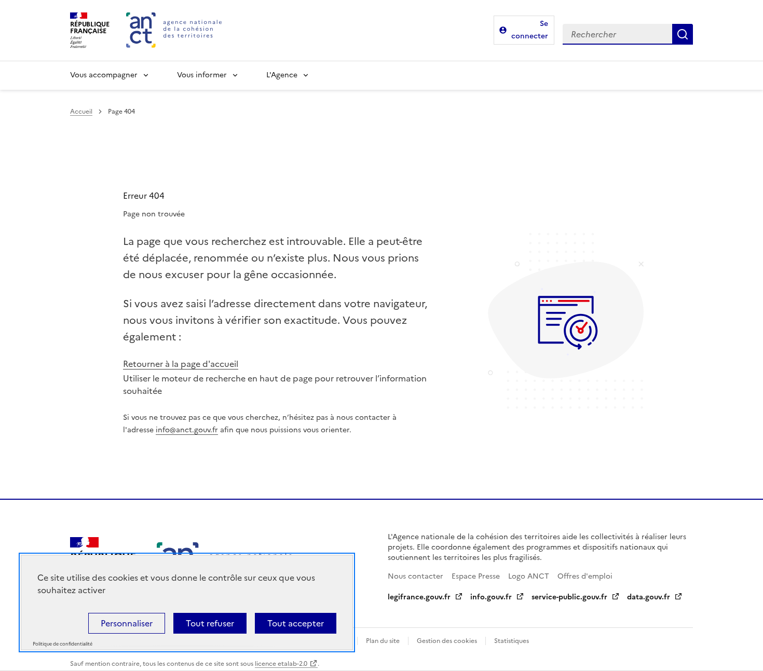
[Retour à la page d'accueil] (174, 30)
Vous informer (202, 75)
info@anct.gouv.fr (187, 429)
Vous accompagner (104, 75)
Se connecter (529, 30)
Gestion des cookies (447, 641)
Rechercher (682, 34)
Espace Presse (476, 576)
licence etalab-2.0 (281, 663)
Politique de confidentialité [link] (62, 644)
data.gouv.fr (648, 597)
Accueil (81, 111)
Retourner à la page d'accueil (180, 364)
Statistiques (511, 641)
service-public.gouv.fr (569, 597)
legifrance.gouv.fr (419, 597)
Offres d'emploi (584, 576)
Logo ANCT (528, 576)
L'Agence (281, 75)
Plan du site (383, 641)
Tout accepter (295, 623)
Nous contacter (415, 576)
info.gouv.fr (491, 597)
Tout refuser (210, 623)
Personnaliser (127, 623)
